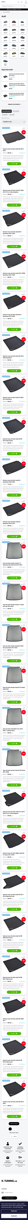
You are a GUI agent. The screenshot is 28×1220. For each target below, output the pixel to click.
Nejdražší (4, 114)
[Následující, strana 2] (14, 1128)
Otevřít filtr (7, 122)
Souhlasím (14, 1216)
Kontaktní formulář (9, 1198)
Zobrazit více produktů (14, 104)
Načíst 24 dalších (14, 1123)
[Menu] (26, 2)
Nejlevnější (16, 111)
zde (22, 1207)
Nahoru (15, 1136)
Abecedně (11, 114)
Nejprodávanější (6, 111)
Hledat (24, 6)
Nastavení (14, 1211)
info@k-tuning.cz (9, 1192)
